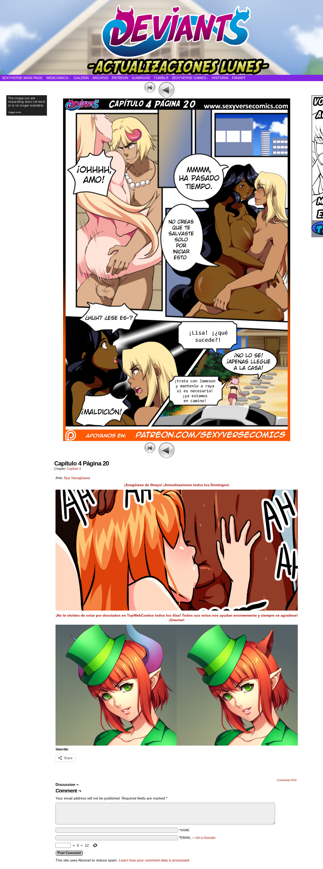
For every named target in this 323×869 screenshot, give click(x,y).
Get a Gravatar (206, 838)
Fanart (239, 78)
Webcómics (58, 78)
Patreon (120, 78)
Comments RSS (287, 780)
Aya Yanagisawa (77, 478)
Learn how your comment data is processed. (154, 860)
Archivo (100, 78)
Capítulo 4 (74, 469)
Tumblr (161, 78)
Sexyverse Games (190, 78)
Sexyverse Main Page (22, 78)
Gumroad (141, 78)
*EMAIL (197, 837)
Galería (81, 78)
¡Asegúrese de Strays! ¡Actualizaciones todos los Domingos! (176, 485)
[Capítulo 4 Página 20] (176, 440)
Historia (220, 78)
